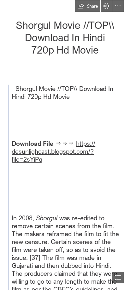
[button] (87, 6)
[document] (65, 145)
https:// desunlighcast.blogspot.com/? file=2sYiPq (53, 151)
